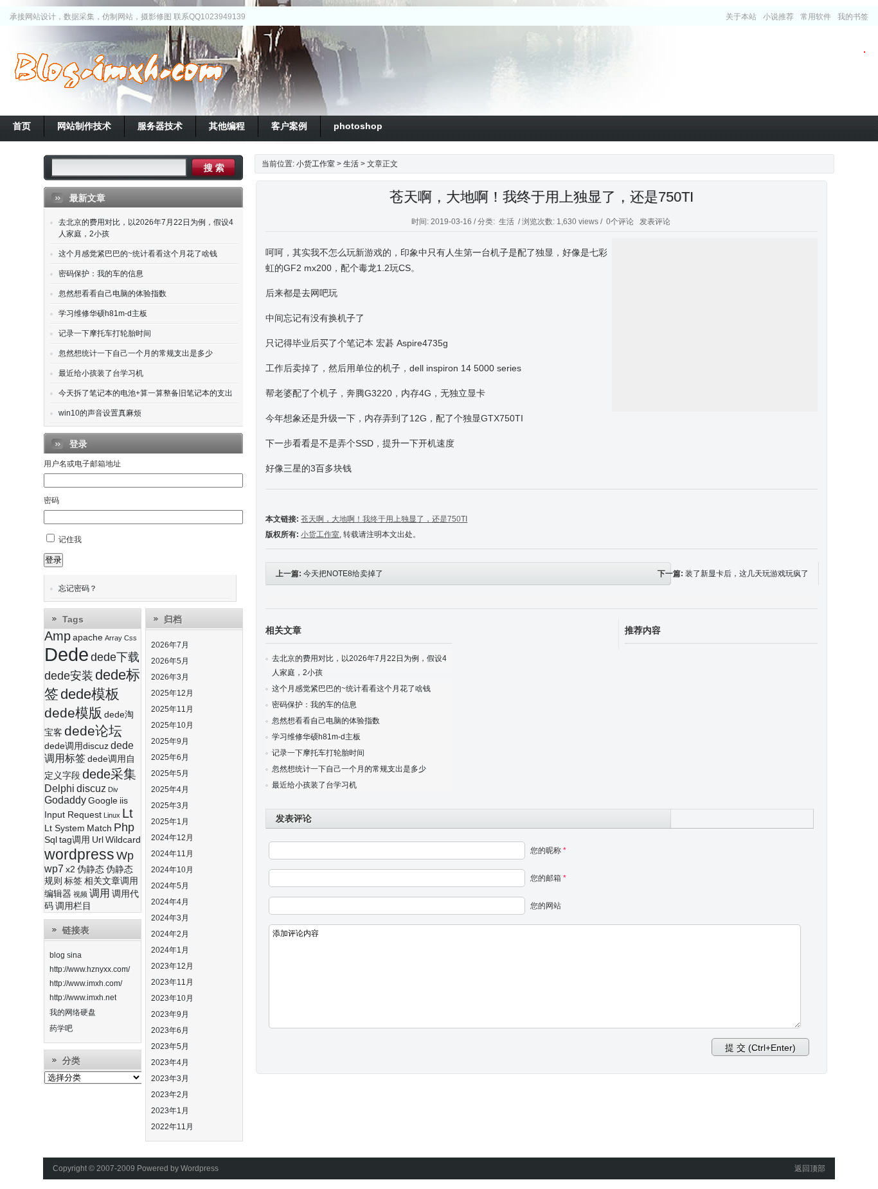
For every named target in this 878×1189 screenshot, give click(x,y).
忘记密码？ (77, 588)
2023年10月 (172, 998)
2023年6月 (170, 1030)
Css (130, 638)
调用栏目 (73, 906)
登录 (53, 560)
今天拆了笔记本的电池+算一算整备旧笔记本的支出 (145, 393)
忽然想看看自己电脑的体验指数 (326, 720)
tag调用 (74, 840)
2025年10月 (172, 725)
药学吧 (61, 1028)
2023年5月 (170, 1046)
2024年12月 (172, 837)
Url (97, 840)
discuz (91, 788)
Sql (50, 840)
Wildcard (123, 840)
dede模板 (90, 694)
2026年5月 (170, 660)
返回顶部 (809, 1168)
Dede (66, 654)
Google (103, 801)
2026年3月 (170, 677)
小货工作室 (118, 70)
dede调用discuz (76, 746)
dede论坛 (93, 730)
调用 (99, 893)
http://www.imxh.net (82, 997)
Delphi (59, 788)
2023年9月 (170, 1014)
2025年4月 (170, 789)
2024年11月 (172, 853)
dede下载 (115, 657)
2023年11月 (172, 982)
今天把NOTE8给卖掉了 (343, 573)
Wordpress (200, 1168)
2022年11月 (172, 1126)
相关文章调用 (111, 881)
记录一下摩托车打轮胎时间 (318, 752)
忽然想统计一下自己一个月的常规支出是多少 (349, 768)
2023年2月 (170, 1094)
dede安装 (68, 675)
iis (124, 801)
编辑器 (57, 894)
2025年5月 (170, 773)
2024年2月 (170, 933)
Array (113, 638)
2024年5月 (170, 885)
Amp (57, 636)
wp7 (54, 868)
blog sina (65, 955)
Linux (111, 815)
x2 (70, 869)
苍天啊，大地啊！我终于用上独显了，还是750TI (542, 197)
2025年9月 (170, 741)
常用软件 (815, 16)
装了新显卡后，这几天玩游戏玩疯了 (747, 573)
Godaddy (65, 800)
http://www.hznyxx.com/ (89, 969)
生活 (351, 163)
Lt (127, 813)
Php (124, 827)
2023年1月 (170, 1110)
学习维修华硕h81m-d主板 (316, 736)
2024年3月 (170, 917)
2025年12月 (172, 693)
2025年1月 (170, 821)
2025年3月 (170, 805)
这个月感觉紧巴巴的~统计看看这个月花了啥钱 (351, 688)
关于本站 (741, 16)
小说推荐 (778, 16)
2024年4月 (170, 901)
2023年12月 (172, 966)
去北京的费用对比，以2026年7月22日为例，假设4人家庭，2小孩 (145, 228)
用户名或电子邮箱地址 (82, 463)
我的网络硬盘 (72, 1012)
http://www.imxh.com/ (85, 983)
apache (88, 637)
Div (113, 789)
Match (99, 828)
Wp (125, 855)
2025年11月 (172, 709)
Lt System (64, 828)
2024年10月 (172, 869)
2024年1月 (170, 950)
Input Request (73, 815)
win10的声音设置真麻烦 (99, 413)
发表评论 (655, 221)
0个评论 (620, 221)
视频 (80, 894)
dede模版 (73, 712)
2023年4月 (170, 1062)
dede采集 (109, 774)
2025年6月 (170, 757)
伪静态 (90, 869)
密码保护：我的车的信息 (314, 704)
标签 (73, 881)
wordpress (79, 854)
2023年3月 (170, 1078)
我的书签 (853, 16)
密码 (51, 500)
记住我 (70, 539)
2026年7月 (170, 644)
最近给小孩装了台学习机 (314, 784)
